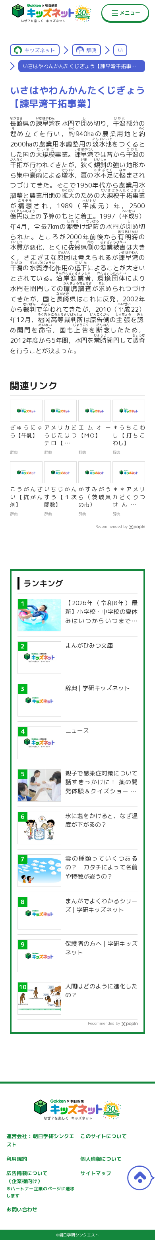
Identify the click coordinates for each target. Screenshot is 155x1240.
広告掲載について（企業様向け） (40, 1184)
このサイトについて (103, 1136)
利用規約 (16, 1158)
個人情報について (101, 1158)
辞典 (91, 50)
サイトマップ (95, 1173)
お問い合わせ (21, 1209)
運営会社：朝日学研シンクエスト (40, 1140)
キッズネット (39, 50)
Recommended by (111, 526)
